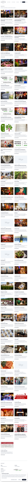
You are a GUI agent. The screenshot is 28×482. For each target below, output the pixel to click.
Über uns (21, 2)
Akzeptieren (24, 479)
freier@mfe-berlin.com (4, 466)
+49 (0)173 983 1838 (17, 466)
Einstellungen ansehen (14, 479)
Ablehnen (20, 479)
